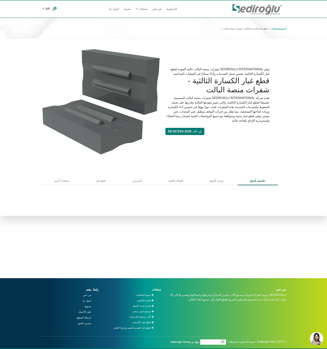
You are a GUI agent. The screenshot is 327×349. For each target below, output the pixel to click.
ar (47, 9)
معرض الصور (84, 323)
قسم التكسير (144, 300)
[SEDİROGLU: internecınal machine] (257, 9)
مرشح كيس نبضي (142, 311)
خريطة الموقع (84, 317)
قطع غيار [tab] (101, 180)
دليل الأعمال (84, 311)
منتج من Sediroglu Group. (185, 342)
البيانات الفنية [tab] (176, 180)
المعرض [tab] (137, 180)
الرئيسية (171, 8)
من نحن (157, 8)
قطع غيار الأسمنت (142, 322)
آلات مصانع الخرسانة (140, 316)
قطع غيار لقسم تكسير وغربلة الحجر (133, 327)
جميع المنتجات (144, 294)
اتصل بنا (114, 8)
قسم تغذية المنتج (142, 305)
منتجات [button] (143, 8)
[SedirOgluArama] (54, 8)
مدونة (127, 8)
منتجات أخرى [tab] (61, 180)
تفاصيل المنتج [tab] (257, 180)
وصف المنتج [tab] (216, 180)
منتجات (274, 28)
